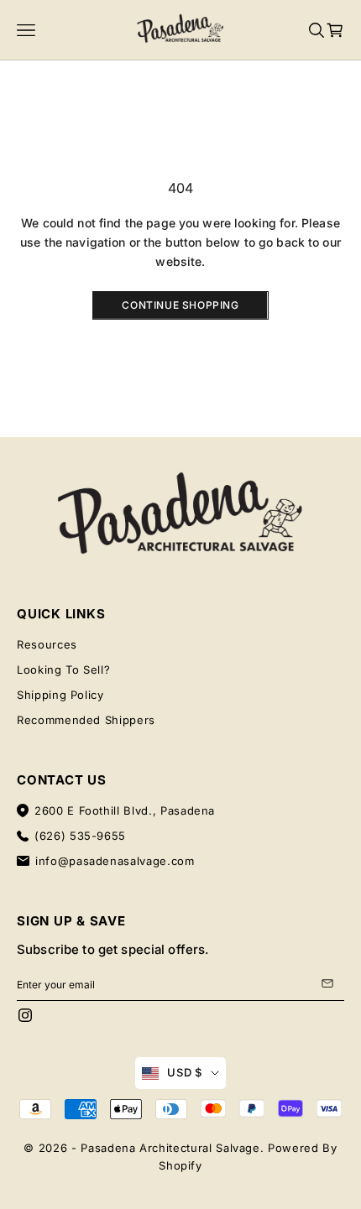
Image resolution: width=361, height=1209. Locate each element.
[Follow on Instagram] (25, 1015)
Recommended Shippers (86, 720)
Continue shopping (180, 305)
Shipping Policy (60, 694)
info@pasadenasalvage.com (115, 861)
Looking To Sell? (63, 669)
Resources (47, 644)
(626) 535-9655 (80, 835)
